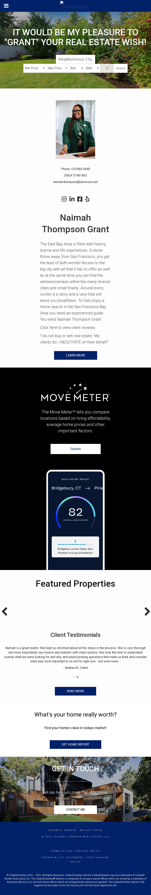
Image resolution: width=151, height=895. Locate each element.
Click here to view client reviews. (68, 327)
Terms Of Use (61, 851)
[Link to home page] (75, 6)
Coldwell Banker (62, 830)
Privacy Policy (88, 851)
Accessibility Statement (63, 858)
